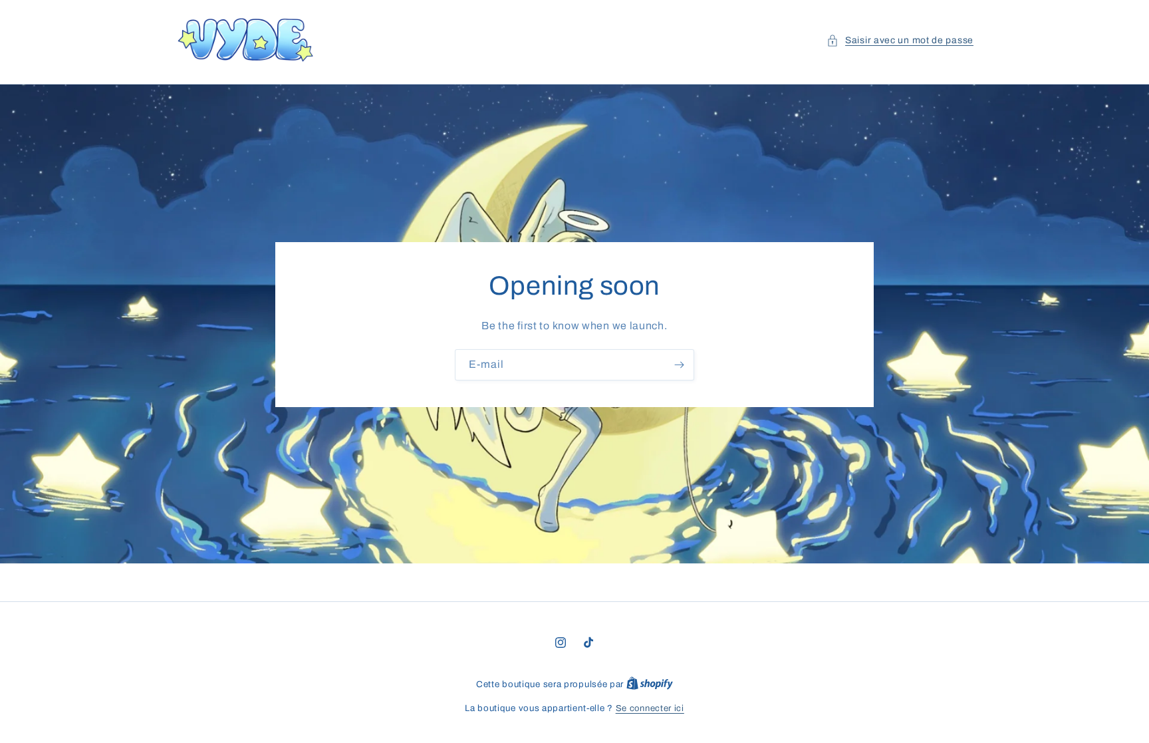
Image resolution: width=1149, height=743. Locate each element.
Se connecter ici (650, 708)
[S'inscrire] (679, 364)
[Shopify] (649, 684)
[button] (900, 40)
